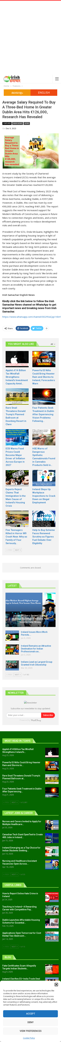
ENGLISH (44, 92)
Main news (17, 123)
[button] (56, 984)
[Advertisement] (30, 42)
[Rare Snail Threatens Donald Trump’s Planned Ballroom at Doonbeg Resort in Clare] (17, 396)
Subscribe (48, 715)
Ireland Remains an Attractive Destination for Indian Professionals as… (36, 649)
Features (7, 123)
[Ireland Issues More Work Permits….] (12, 636)
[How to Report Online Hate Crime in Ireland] (52, 897)
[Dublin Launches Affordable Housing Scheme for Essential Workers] (52, 923)
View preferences (30, 1031)
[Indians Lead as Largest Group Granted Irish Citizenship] (12, 665)
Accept (30, 1013)
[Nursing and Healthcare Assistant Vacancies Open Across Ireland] (52, 864)
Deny (30, 1022)
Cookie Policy (29, 1038)
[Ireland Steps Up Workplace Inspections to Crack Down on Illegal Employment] (43, 478)
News (27, 123)
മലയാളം (17, 92)
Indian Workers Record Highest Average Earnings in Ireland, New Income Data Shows (30, 619)
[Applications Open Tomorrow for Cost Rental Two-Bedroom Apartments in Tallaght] (52, 937)
